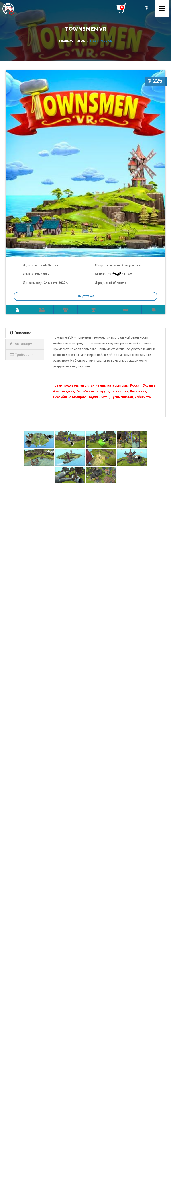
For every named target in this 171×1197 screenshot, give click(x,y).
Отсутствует (85, 296)
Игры (81, 41)
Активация (24, 343)
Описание (22, 333)
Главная (66, 41)
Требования (25, 354)
